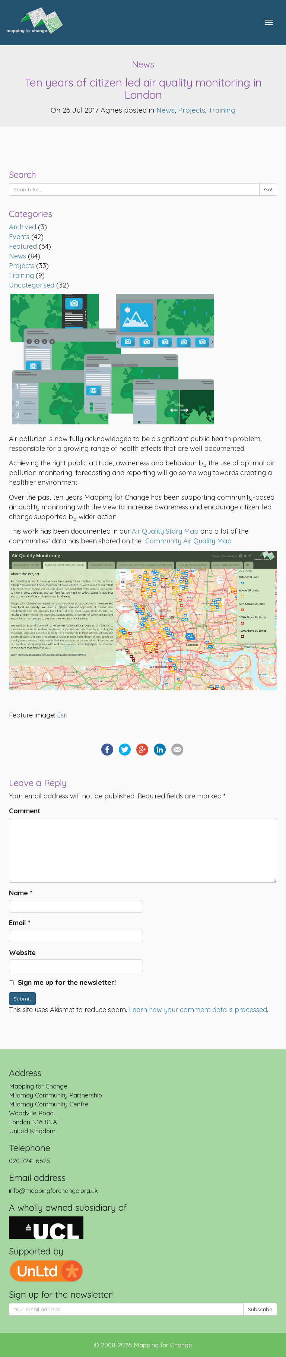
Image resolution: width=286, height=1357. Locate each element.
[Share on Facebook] (107, 748)
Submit (22, 998)
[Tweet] (125, 748)
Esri (62, 715)
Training (222, 109)
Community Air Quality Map (188, 541)
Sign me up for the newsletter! (66, 982)
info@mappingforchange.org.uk (53, 1190)
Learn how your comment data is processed (198, 1009)
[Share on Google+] (142, 748)
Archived (22, 227)
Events (19, 236)
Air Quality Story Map (165, 531)
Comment (24, 811)
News (165, 109)
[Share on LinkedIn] (160, 748)
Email (20, 922)
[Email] (177, 748)
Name (20, 893)
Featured (23, 246)
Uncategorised (31, 285)
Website (22, 952)
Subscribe (260, 1309)
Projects (191, 109)
